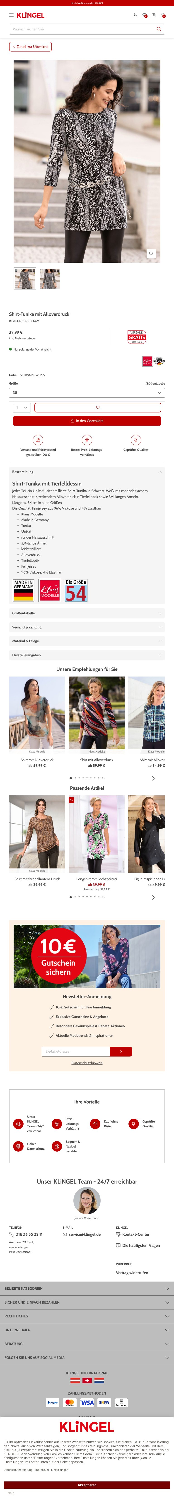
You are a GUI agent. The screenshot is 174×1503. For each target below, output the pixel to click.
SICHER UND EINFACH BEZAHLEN (32, 1302)
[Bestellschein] (153, 15)
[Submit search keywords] (159, 29)
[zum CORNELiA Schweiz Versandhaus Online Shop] (87, 1380)
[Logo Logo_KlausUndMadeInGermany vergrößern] (153, 361)
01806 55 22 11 (29, 1234)
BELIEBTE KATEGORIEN (24, 1288)
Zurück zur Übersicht (32, 46)
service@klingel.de (85, 1234)
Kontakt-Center (135, 1234)
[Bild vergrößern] (151, 253)
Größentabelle (155, 383)
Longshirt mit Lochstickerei (96, 879)
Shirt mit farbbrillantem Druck (37, 879)
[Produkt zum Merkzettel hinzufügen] (97, 407)
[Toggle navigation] (11, 15)
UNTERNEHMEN (18, 1330)
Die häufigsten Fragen (141, 1245)
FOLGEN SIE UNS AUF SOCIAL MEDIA (35, 1358)
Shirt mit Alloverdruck (37, 760)
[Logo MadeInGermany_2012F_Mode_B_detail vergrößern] (23, 590)
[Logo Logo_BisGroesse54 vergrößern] (76, 590)
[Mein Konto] (135, 15)
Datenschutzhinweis (87, 1063)
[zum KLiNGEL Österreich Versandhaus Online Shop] (75, 1380)
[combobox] (87, 29)
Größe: (13, 383)
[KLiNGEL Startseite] (30, 15)
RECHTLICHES (16, 1316)
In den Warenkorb (90, 421)
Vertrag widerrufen (132, 1272)
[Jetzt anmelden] (121, 1052)
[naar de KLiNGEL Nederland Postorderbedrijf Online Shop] (99, 1380)
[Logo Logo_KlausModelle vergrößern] (50, 590)
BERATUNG (14, 1344)
